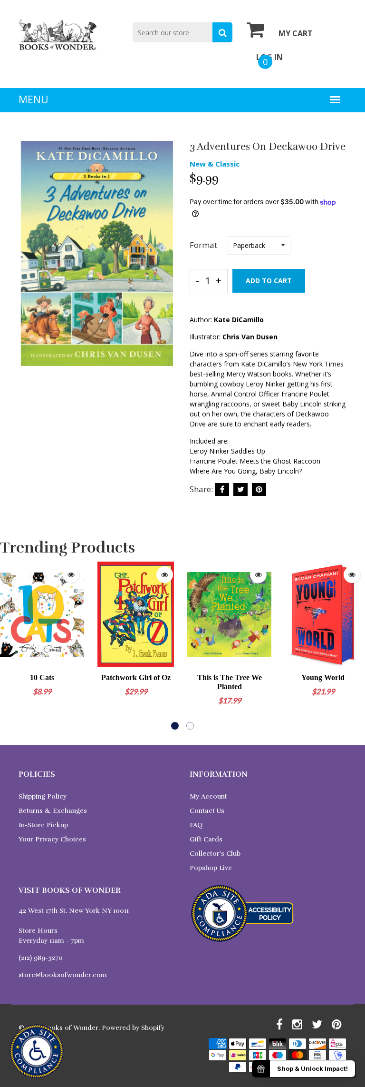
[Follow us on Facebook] (222, 489)
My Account (208, 796)
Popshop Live (211, 868)
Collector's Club (215, 854)
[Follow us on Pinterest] (259, 489)
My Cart (296, 33)
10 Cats (42, 677)
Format (203, 244)
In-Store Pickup (43, 825)
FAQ (196, 825)
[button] (175, 726)
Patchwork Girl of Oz (136, 677)
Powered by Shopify (133, 1028)
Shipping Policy (43, 796)
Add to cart (269, 280)
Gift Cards (206, 839)
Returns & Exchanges (53, 811)
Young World (323, 677)
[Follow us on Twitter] (240, 489)
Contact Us (207, 811)
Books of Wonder (70, 1028)
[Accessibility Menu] (36, 1051)
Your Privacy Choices (52, 839)
